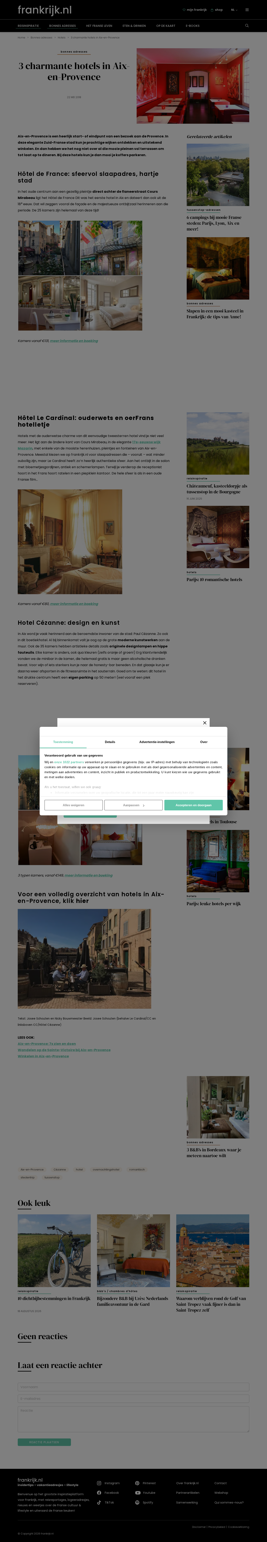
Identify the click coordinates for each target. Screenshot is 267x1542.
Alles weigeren (73, 805)
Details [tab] (110, 741)
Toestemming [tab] (63, 741)
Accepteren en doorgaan (194, 805)
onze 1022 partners (69, 762)
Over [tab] (203, 741)
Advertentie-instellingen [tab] (157, 741)
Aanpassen (131, 805)
